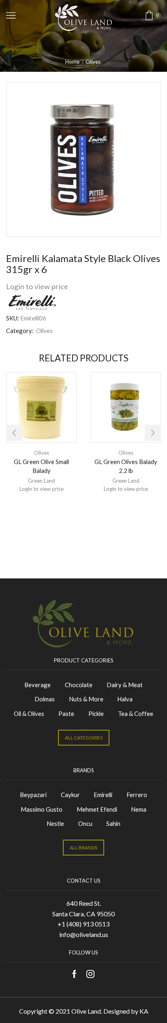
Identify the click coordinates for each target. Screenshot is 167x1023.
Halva (125, 699)
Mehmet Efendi (97, 809)
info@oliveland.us (83, 934)
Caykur (70, 794)
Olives (93, 61)
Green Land (41, 480)
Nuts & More (86, 699)
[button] (14, 433)
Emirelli (103, 794)
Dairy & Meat (125, 684)
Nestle (55, 823)
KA (143, 1011)
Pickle (96, 713)
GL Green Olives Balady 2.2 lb (125, 466)
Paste (66, 713)
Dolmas (44, 699)
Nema (138, 809)
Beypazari (33, 794)
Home (72, 61)
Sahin (113, 823)
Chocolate (78, 684)
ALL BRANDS (83, 848)
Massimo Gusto (41, 809)
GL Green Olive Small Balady (41, 466)
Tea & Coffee (135, 713)
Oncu (85, 823)
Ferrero (136, 794)
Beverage (37, 684)
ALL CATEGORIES (84, 738)
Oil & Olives (29, 713)
